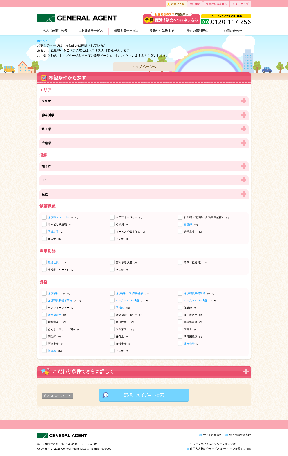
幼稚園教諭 (193, 336)
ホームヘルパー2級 (195, 300)
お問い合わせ (233, 30)
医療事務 (55, 343)
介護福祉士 (54, 293)
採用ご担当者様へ (216, 4)
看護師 (188, 224)
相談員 (122, 224)
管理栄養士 (193, 231)
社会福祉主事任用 (129, 314)
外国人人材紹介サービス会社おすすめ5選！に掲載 (220, 448)
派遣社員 (53, 262)
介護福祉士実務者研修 (129, 293)
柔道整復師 (193, 322)
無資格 (52, 350)
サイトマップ (240, 4)
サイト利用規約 (212, 434)
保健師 (190, 307)
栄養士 (190, 329)
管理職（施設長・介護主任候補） (206, 217)
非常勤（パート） (61, 269)
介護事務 (123, 343)
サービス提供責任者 (130, 231)
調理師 (54, 336)
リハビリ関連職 (59, 224)
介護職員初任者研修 (60, 300)
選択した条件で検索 (144, 395)
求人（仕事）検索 (55, 30)
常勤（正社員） (195, 262)
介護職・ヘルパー (59, 217)
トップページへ (144, 67)
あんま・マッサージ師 (63, 329)
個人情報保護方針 (240, 434)
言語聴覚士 (125, 322)
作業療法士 (57, 322)
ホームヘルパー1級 (127, 300)
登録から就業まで (162, 30)
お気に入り (177, 4)
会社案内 (195, 4)
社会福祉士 (54, 314)
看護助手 (53, 231)
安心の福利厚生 (197, 30)
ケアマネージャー (129, 217)
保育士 (54, 238)
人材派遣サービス (91, 30)
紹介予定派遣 (126, 262)
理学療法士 (193, 314)
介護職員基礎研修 (194, 293)
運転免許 (189, 343)
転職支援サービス (126, 30)
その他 (122, 238)
